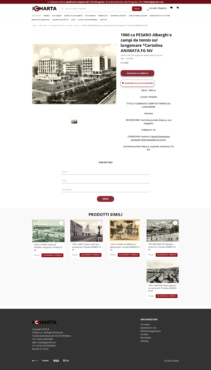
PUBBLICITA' (103, 16)
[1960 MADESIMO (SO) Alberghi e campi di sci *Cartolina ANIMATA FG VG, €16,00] (162, 230)
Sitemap (144, 341)
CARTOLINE (36, 16)
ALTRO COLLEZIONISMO (87, 20)
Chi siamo (145, 324)
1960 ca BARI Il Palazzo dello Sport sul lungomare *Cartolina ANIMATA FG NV (86, 247)
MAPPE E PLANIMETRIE (41, 20)
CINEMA (46, 16)
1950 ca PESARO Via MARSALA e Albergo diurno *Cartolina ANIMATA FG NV (125, 247)
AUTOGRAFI (57, 16)
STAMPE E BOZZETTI (60, 20)
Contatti (144, 334)
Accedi (153, 8)
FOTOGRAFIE (90, 16)
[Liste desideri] (171, 7)
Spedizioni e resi (148, 327)
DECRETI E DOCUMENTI (73, 16)
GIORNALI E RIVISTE (118, 16)
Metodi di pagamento (150, 331)
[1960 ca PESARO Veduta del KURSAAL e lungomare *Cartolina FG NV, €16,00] (48, 230)
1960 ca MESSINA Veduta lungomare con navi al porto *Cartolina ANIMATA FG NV (162, 288)
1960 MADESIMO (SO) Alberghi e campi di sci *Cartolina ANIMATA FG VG (162, 247)
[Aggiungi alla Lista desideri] (61, 223)
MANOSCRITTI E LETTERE (160, 16)
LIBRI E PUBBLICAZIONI (138, 16)
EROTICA (103, 20)
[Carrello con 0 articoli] (177, 7)
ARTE (73, 20)
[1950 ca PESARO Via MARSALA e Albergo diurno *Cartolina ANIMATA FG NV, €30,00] (124, 230)
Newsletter (145, 337)
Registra (162, 8)
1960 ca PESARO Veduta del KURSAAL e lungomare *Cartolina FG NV (48, 247)
